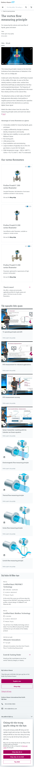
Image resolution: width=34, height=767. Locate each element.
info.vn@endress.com (11, 708)
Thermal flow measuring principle (13, 495)
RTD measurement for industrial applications (17, 364)
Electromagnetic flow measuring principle (16, 463)
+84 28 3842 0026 (10, 704)
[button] (3, 42)
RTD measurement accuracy (11, 397)
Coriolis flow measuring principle (13, 561)
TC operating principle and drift (12, 332)
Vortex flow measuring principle (13, 528)
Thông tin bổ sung (6, 691)
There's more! (8, 287)
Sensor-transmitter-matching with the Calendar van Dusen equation (14, 431)
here (3, 114)
